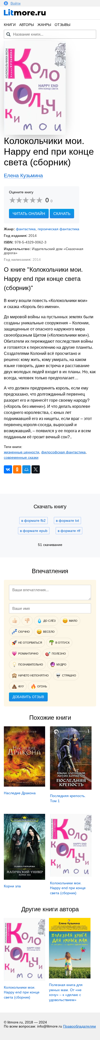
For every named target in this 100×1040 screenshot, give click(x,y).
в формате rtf (69, 531)
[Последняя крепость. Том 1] (70, 788)
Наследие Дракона (20, 793)
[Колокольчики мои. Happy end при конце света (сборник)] (70, 875)
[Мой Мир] (26, 469)
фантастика (26, 229)
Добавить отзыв (28, 697)
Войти (16, 3)
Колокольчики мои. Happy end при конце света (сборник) (68, 888)
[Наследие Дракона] (24, 785)
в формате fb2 (33, 520)
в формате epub (33, 531)
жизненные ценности (21, 452)
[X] (36, 469)
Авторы (26, 25)
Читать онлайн (29, 213)
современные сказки (21, 457)
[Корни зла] (24, 878)
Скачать (62, 213)
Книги (10, 25)
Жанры (44, 25)
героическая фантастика (58, 229)
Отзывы (62, 25)
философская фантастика (63, 452)
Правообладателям (79, 1026)
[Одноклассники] (17, 469)
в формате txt (67, 520)
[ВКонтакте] (8, 469)
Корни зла (12, 886)
